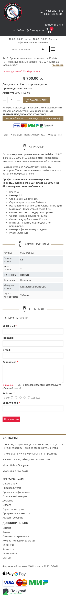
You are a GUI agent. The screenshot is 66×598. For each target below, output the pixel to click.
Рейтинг (8, 393)
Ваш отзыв (9, 362)
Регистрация (36, 30)
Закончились (39, 100)
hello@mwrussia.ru (34, 453)
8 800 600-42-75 (11, 459)
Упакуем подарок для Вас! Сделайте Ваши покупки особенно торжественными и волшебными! (32, 111)
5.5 (60, 134)
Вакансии (8, 544)
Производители (12, 487)
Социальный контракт (16, 496)
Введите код (10, 402)
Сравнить (57, 65)
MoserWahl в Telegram (16, 465)
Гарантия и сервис (14, 509)
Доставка (8, 500)
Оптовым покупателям (16, 536)
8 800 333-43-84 (53, 13)
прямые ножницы (34, 134)
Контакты (8, 549)
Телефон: (8, 337)
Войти (20, 30)
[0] (49, 32)
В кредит (34, 118)
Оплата (7, 504)
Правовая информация (16, 492)
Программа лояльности (16, 513)
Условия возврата (13, 517)
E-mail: (6, 350)
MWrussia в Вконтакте (15, 471)
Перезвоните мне (53, 24)
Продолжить (11, 419)
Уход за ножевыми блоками (19, 540)
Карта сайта (10, 553)
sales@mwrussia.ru (33, 459)
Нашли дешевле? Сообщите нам (21, 71)
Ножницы (16, 134)
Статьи (7, 557)
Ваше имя (9, 325)
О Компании (10, 483)
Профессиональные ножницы (27, 58)
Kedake (53, 58)
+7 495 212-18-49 (53, 10)
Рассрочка (51, 118)
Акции (6, 532)
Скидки (7, 527)
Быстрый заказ (14, 118)
